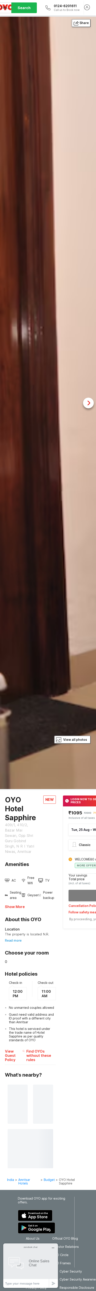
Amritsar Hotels (24, 1181)
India (10, 1180)
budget (49, 1180)
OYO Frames (61, 1263)
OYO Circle (60, 1255)
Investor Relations (65, 1247)
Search (24, 8)
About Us (33, 1238)
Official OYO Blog (65, 1238)
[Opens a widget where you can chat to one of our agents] (31, 1265)
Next (88, 403)
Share (84, 23)
